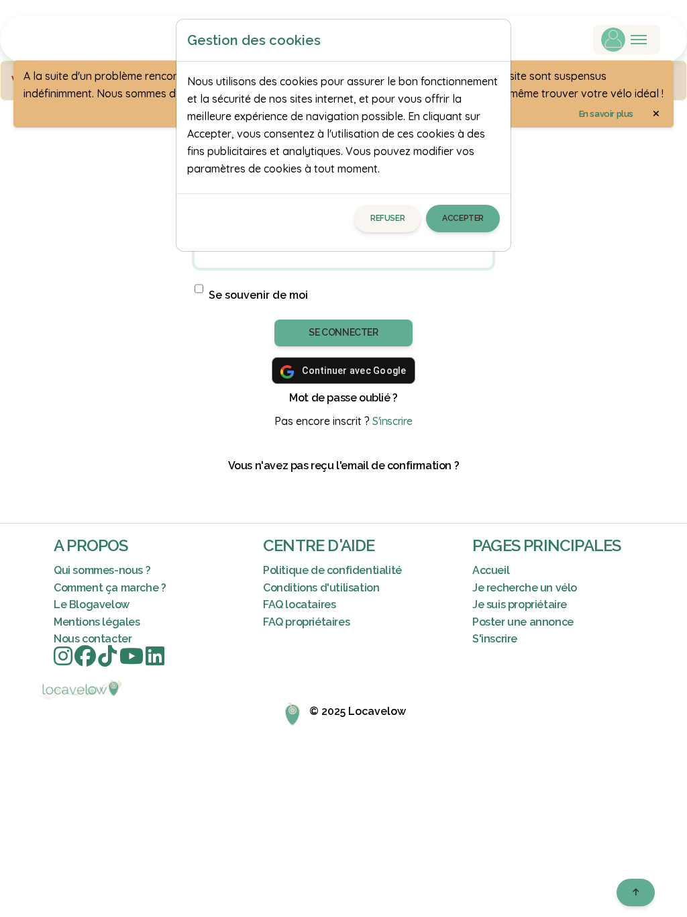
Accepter (463, 218)
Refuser (387, 218)
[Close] (494, 40)
